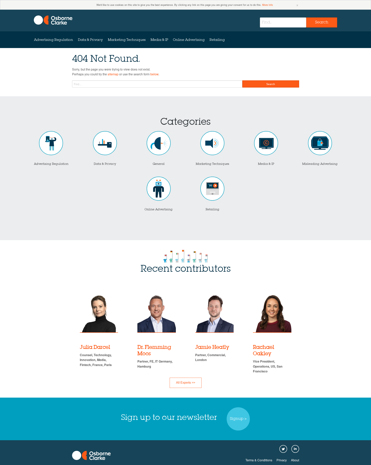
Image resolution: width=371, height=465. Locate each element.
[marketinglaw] (53, 20)
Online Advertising (189, 39)
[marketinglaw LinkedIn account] (295, 449)
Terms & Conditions (258, 460)
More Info (267, 5)
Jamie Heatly (212, 347)
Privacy (282, 460)
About (295, 460)
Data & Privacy (90, 39)
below (154, 74)
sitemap (113, 74)
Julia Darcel (95, 347)
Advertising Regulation (53, 39)
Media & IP (159, 39)
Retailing (217, 39)
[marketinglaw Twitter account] (283, 449)
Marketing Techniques (127, 39)
